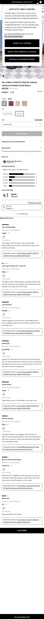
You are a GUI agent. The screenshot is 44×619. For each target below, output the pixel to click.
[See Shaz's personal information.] (8, 424)
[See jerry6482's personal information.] (11, 349)
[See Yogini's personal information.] (9, 233)
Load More (22, 531)
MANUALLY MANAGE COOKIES (22, 59)
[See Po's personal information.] (6, 504)
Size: (3, 120)
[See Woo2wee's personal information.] (11, 466)
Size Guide (38, 120)
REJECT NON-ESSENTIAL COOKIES (22, 52)
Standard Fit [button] (7, 114)
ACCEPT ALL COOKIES (22, 43)
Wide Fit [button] (19, 114)
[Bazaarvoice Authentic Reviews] (12, 161)
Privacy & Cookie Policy (14, 36)
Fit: (3, 109)
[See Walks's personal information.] (8, 390)
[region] (22, 36)
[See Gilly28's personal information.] (9, 311)
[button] (3, 76)
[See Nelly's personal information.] (8, 272)
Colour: (4, 99)
